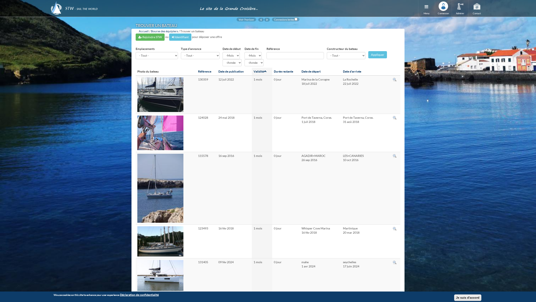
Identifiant (181, 37)
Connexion (443, 13)
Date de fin (252, 49)
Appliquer (377, 54)
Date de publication (231, 71)
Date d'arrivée (352, 71)
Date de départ (311, 71)
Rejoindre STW (152, 37)
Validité (259, 71)
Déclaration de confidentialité (139, 295)
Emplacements (145, 49)
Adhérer (460, 13)
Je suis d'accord (467, 297)
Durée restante (283, 71)
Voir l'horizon (246, 19)
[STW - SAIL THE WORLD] (123, 2)
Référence (273, 49)
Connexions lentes (284, 19)
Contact (477, 13)
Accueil (144, 31)
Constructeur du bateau (342, 49)
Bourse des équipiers (164, 31)
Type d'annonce (191, 49)
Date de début (232, 49)
